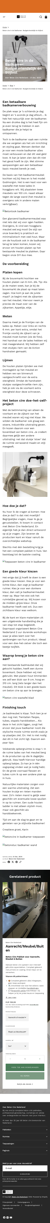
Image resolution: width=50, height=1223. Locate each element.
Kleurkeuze (10, 1026)
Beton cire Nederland (19, 1197)
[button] (4, 17)
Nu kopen (25, 1076)
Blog (11, 85)
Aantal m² (10, 1040)
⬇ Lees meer (11, 997)
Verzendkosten (33, 1004)
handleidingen (33, 988)
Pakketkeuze (11, 1011)
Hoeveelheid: (11, 1053)
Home (5, 27)
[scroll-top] (44, 1217)
